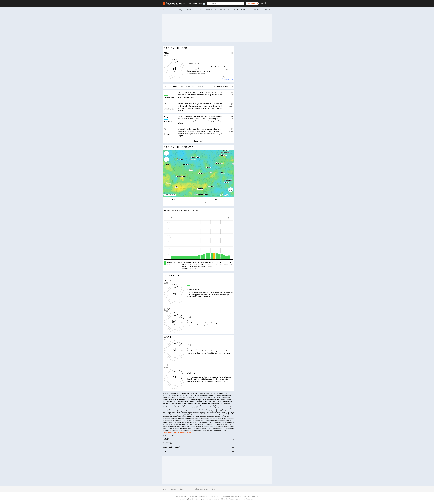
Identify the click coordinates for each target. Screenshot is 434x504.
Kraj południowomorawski (198, 489)
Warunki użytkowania (187, 499)
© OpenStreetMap (170, 195)
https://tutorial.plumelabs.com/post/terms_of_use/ (177, 432)
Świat (165, 489)
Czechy (182, 489)
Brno (214, 489)
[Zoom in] (166, 153)
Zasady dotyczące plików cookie (219, 499)
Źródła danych (248, 499)
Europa (173, 489)
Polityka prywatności (201, 499)
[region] (198, 173)
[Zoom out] (166, 159)
